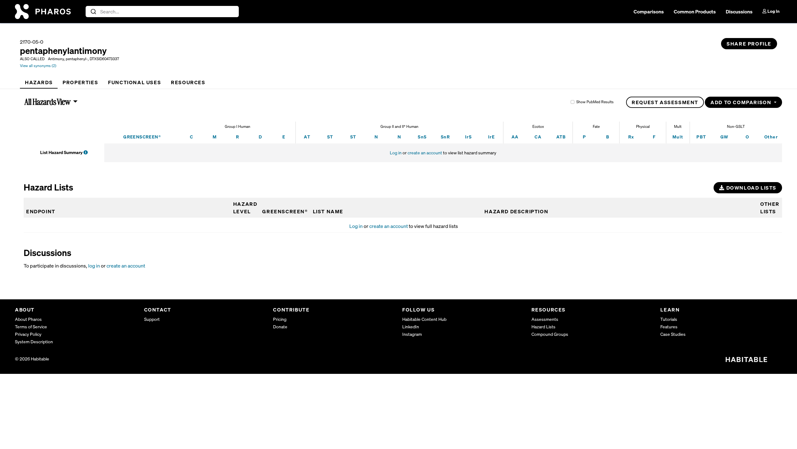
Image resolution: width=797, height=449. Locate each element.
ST (330, 137)
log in (94, 265)
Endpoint (40, 211)
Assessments (544, 319)
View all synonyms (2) (38, 65)
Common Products (695, 11)
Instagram (412, 334)
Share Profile (749, 43)
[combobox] (162, 11)
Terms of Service (31, 327)
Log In (773, 11)
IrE (491, 137)
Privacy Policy (28, 334)
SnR (445, 137)
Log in (396, 153)
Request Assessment (665, 102)
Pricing (279, 319)
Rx (631, 137)
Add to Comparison (741, 102)
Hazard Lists (543, 327)
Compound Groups (549, 334)
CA (538, 137)
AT (307, 137)
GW (724, 137)
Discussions (739, 11)
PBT (701, 137)
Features (668, 327)
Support (152, 319)
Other (771, 137)
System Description (34, 342)
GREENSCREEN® (142, 137)
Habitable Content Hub (424, 319)
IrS (468, 137)
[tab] (39, 82)
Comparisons (649, 11)
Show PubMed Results (595, 101)
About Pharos (28, 319)
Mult (677, 137)
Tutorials (668, 319)
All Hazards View (47, 102)
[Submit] (93, 11)
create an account (425, 153)
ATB (561, 137)
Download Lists (750, 187)
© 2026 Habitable (32, 359)
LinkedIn (410, 327)
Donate (280, 327)
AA (515, 137)
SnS (422, 137)
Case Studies (673, 334)
